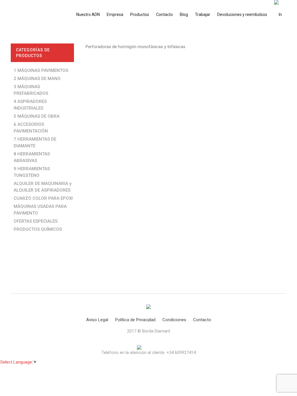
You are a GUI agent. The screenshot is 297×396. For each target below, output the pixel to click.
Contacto (202, 319)
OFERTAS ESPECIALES (35, 221)
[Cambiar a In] (278, 14)
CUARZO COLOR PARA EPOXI (43, 198)
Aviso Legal (97, 319)
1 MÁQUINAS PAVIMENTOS (41, 70)
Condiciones (174, 319)
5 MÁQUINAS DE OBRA (36, 116)
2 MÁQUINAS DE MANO (37, 78)
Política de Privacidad (135, 319)
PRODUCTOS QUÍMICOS (38, 229)
